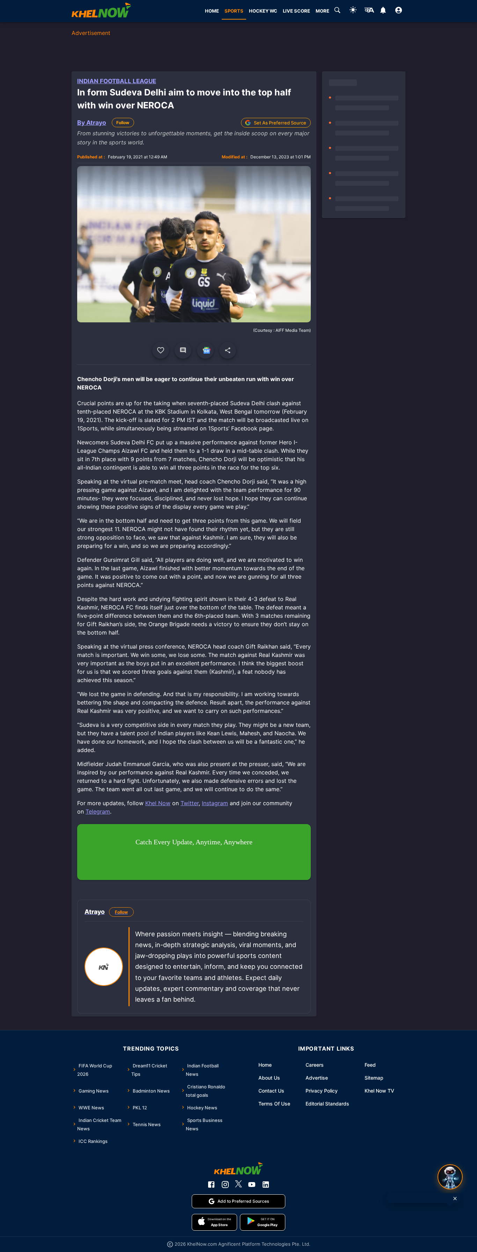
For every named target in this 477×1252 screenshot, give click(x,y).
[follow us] (205, 350)
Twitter (190, 803)
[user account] (398, 11)
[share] (227, 350)
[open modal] (450, 1176)
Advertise (317, 1078)
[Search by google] (337, 11)
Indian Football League (116, 81)
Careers (315, 1065)
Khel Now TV (379, 1091)
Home (265, 1065)
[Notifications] (383, 11)
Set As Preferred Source (280, 123)
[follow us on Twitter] (238, 1184)
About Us (269, 1078)
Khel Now (157, 803)
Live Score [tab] (296, 11)
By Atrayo (91, 122)
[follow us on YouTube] (252, 1184)
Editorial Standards (327, 1104)
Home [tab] (212, 11)
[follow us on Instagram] (225, 1184)
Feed (370, 1065)
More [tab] (322, 11)
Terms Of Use (274, 1104)
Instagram (215, 803)
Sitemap (374, 1078)
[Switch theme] (353, 11)
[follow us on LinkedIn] (266, 1184)
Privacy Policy (322, 1091)
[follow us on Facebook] (211, 1184)
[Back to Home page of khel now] (101, 11)
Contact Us (271, 1091)
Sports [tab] (234, 11)
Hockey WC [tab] (263, 11)
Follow (122, 122)
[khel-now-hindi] (369, 11)
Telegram (98, 811)
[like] (160, 350)
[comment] (183, 350)
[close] (455, 1198)
